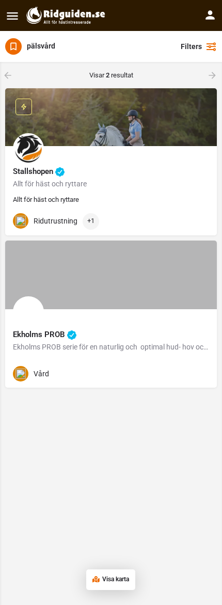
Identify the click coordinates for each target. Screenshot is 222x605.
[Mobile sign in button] (210, 15)
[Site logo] (67, 15)
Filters (191, 46)
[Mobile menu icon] (12, 16)
